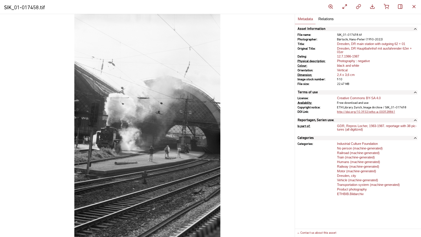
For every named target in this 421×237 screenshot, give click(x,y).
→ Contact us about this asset (316, 233)
